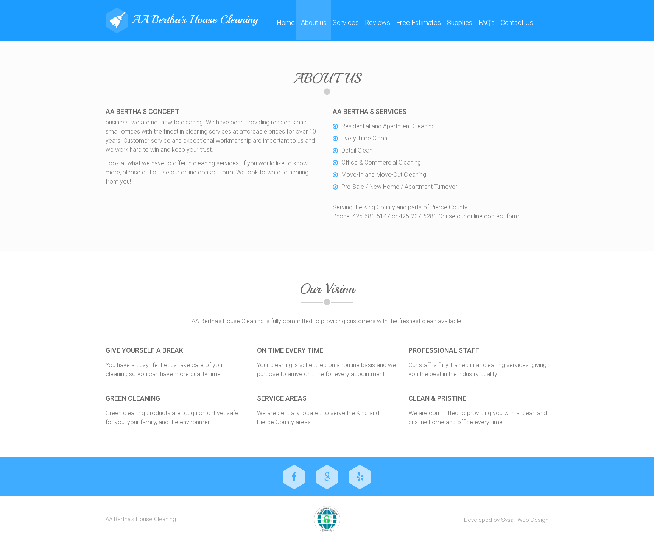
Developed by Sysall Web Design (506, 520)
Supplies (459, 22)
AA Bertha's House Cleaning (195, 19)
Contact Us (517, 22)
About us (314, 22)
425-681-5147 (371, 216)
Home (286, 22)
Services (346, 22)
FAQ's (486, 22)
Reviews (377, 22)
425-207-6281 (418, 216)
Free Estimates (418, 22)
